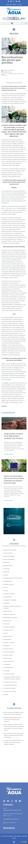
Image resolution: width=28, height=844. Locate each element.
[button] (1, 19)
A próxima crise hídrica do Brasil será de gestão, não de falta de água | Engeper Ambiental (13, 742)
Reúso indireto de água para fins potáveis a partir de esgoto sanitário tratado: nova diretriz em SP (14, 182)
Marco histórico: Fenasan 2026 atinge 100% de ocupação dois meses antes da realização (13, 735)
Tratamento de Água (7, 836)
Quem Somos (9, 4)
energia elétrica (20, 73)
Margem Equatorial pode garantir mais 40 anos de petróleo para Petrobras (12, 719)
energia (14, 73)
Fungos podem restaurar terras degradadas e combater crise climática (13, 436)
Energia (10, 72)
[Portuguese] (24, 842)
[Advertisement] (14, 764)
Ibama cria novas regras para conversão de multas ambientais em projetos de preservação (14, 479)
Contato (20, 4)
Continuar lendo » (8, 454)
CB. (6, 406)
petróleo (5, 75)
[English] (22, 842)
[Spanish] (26, 842)
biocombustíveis (8, 73)
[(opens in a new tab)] (14, 18)
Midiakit (15, 4)
